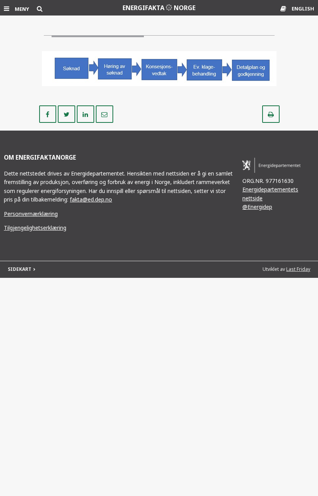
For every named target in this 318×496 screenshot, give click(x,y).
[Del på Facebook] (48, 113)
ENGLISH (303, 8)
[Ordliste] (284, 8)
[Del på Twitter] (67, 113)
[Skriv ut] (271, 113)
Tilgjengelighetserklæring (35, 227)
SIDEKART (19, 269)
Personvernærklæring (31, 213)
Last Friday (298, 269)
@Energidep (257, 206)
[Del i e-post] (104, 113)
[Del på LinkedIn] (86, 113)
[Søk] (40, 8)
